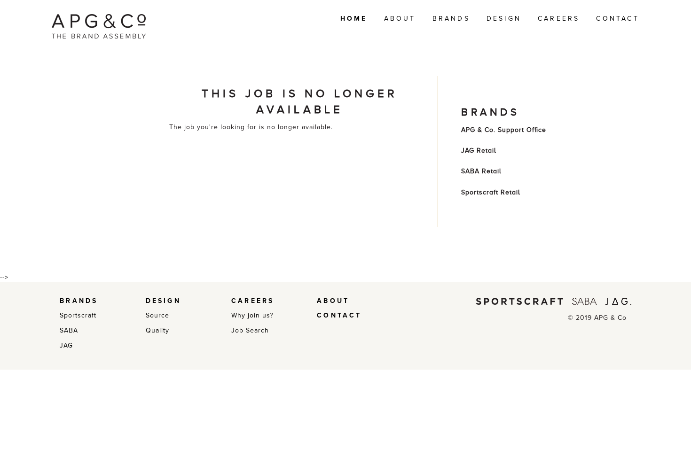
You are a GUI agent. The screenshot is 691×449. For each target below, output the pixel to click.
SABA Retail (481, 171)
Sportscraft (78, 315)
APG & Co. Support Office (503, 129)
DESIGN (504, 19)
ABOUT (400, 19)
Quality (157, 330)
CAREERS (559, 19)
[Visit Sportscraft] (519, 301)
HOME (354, 19)
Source (157, 315)
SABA (69, 330)
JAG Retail (478, 150)
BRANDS (451, 19)
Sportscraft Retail (490, 192)
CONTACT (617, 19)
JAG (66, 345)
